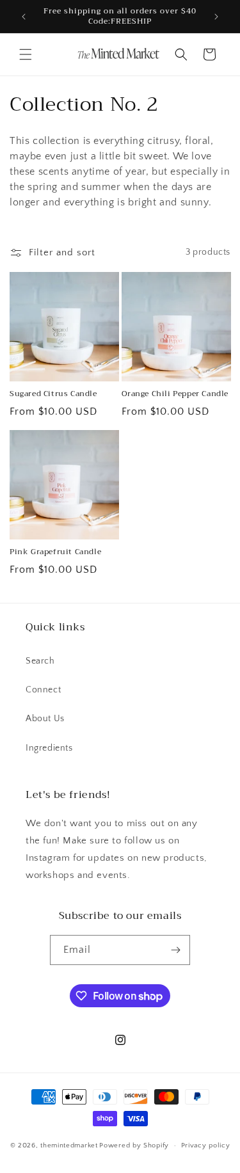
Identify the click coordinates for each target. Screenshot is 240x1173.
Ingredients (49, 748)
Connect (43, 690)
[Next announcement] (216, 17)
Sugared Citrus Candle (53, 394)
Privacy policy (205, 1145)
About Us (45, 719)
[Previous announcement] (24, 17)
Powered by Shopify (134, 1145)
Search (40, 661)
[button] (26, 54)
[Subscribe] (175, 950)
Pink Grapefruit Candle (55, 552)
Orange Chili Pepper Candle (175, 394)
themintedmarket (69, 1145)
